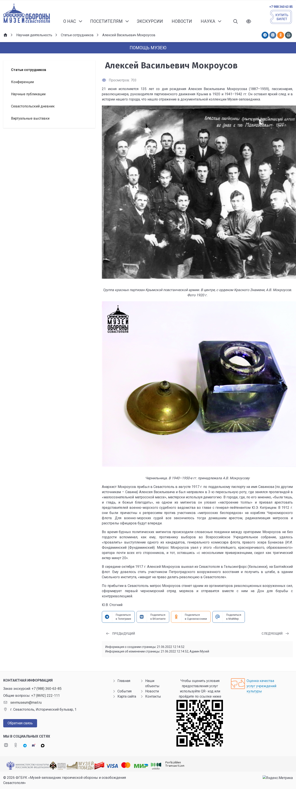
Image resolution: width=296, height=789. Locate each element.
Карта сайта (126, 696)
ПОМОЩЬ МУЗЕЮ (148, 47)
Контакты (153, 696)
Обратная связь (20, 723)
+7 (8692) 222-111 (45, 695)
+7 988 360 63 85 (281, 6)
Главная (123, 681)
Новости (152, 691)
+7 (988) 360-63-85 (47, 689)
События (124, 691)
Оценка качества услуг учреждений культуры (261, 686)
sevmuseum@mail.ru (26, 702)
